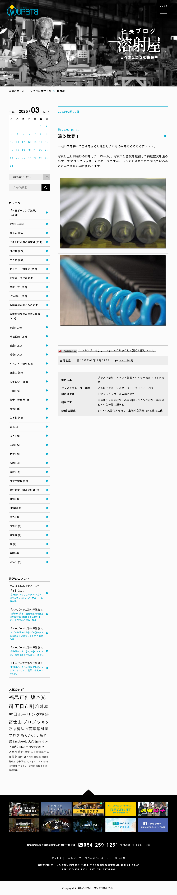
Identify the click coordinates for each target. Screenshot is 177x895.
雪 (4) (13, 544)
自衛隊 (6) (15, 535)
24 (11, 158)
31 (11, 166)
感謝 (27, 751)
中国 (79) (15, 390)
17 (11, 150)
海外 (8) (14, 517)
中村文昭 (35, 746)
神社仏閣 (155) (18, 336)
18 (17, 150)
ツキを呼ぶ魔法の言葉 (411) (26, 242)
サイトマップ (73, 858)
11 (17, 142)
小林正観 (21, 761)
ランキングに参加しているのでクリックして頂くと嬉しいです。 (117, 350)
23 (46, 150)
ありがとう (30, 735)
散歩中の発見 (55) (20, 399)
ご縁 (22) (15, 444)
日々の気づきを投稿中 (139, 43)
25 (17, 158)
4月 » (46, 111)
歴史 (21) (15, 453)
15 (41, 142)
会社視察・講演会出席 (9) (24, 490)
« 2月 (12, 111)
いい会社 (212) (18, 296)
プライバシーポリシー (98, 858)
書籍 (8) (14, 499)
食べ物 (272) (17, 251)
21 (35, 150)
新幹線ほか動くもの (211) (25, 305)
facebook (20, 741)
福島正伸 (19, 697)
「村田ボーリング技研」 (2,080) (24, 212)
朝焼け (19, 756)
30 (46, 158)
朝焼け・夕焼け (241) (22, 278)
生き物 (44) (16, 417)
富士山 (15, 722)
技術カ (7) (15, 526)
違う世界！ (69, 136)
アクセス (57, 858)
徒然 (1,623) (17, 223)
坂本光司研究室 (32, 757)
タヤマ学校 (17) (19, 481)
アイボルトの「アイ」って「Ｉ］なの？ (27, 593)
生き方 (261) (17, 260)
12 (23, 142)
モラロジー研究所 (26, 766)
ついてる (38, 761)
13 (29, 142)
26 (23, 158)
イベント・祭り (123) (22, 363)
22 (41, 150)
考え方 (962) (17, 232)
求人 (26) (15, 435)
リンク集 (120, 858)
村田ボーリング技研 (29, 714)
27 (29, 158)
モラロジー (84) (19, 381)
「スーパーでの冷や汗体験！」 (27, 615)
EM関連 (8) (16, 508)
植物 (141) (16, 354)
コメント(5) (126, 360)
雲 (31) (14, 426)
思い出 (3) (15, 562)
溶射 (21, 751)
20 (29, 150)
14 (35, 142)
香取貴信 (40, 766)
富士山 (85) (16, 372)
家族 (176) (16, 327)
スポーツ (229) (18, 287)
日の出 (24, 747)
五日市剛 (24, 706)
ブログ (29, 722)
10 (11, 142)
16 (46, 142)
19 (23, 150)
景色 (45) (15, 408)
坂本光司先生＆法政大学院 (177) (25, 316)
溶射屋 (41, 706)
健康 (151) (16, 345)
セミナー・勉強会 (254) (23, 269)
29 (41, 158)
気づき (30, 761)
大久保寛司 (36, 741)
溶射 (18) (15, 472)
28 (35, 158)
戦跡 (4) (14, 553)
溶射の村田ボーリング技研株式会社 (30, 91)
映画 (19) (15, 462)
